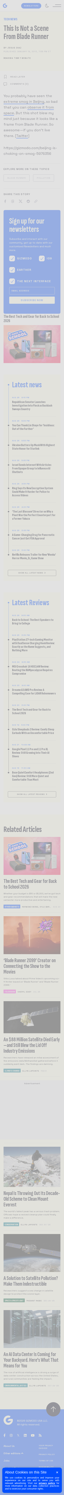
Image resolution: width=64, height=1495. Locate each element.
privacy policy (47, 1483)
